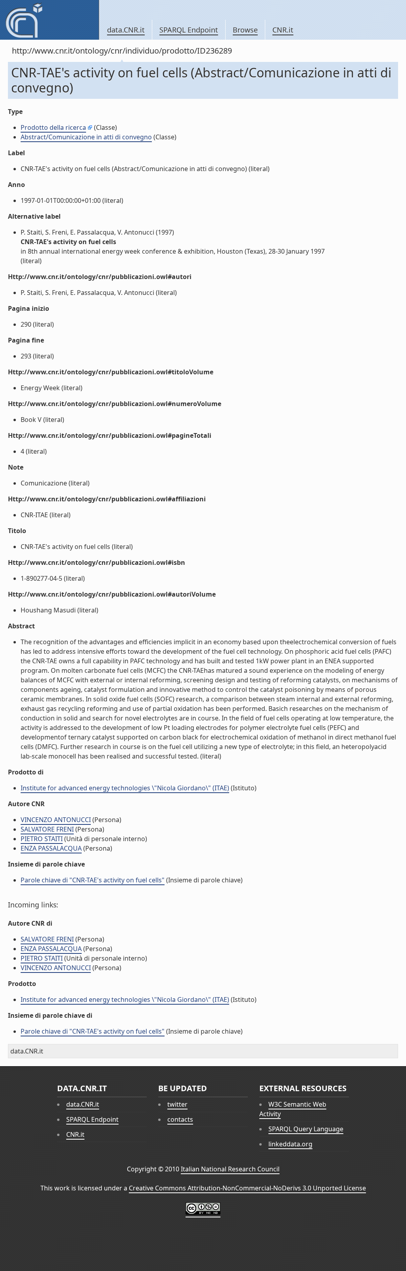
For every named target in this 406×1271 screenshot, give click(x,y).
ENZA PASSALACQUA (51, 848)
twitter (177, 1104)
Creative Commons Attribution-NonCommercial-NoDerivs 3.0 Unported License (247, 1188)
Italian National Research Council (230, 1169)
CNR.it (282, 30)
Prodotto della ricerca (53, 127)
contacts (180, 1119)
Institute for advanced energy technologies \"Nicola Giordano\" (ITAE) (125, 788)
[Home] (49, 20)
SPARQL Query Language (305, 1129)
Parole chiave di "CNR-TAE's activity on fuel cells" (93, 880)
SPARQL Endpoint (188, 30)
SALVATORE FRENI (47, 829)
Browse (245, 30)
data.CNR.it (126, 30)
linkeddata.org (290, 1144)
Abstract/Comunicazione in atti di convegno (86, 137)
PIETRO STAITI (42, 838)
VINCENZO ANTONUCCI (56, 819)
